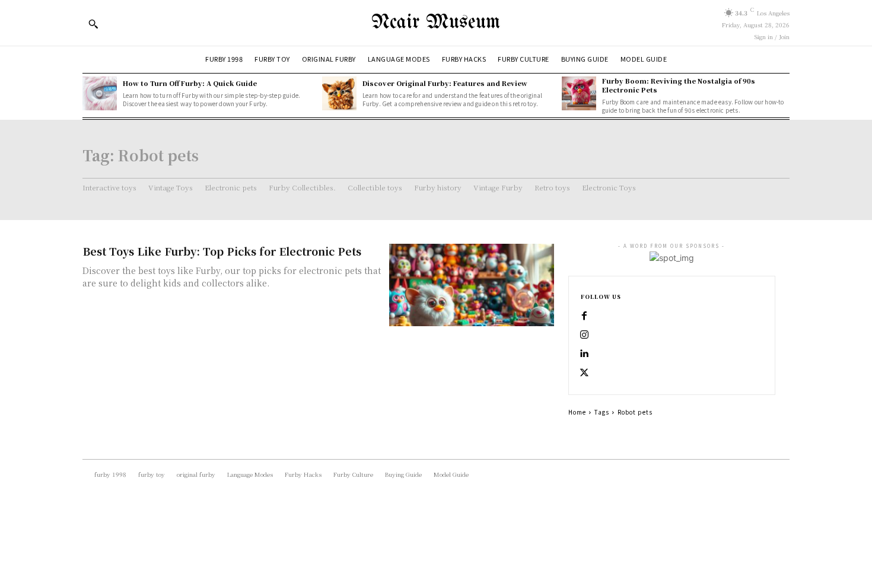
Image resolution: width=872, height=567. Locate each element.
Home (577, 411)
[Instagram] (584, 335)
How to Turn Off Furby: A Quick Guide (190, 83)
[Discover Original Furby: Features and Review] (339, 94)
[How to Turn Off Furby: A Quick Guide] (99, 94)
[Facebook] (584, 316)
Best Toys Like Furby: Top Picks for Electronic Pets (221, 251)
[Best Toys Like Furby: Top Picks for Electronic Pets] (471, 285)
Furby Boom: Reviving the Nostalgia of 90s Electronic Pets (678, 85)
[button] (93, 23)
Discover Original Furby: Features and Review (444, 83)
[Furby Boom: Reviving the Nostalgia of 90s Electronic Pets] (579, 94)
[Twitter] (584, 373)
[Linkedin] (584, 354)
